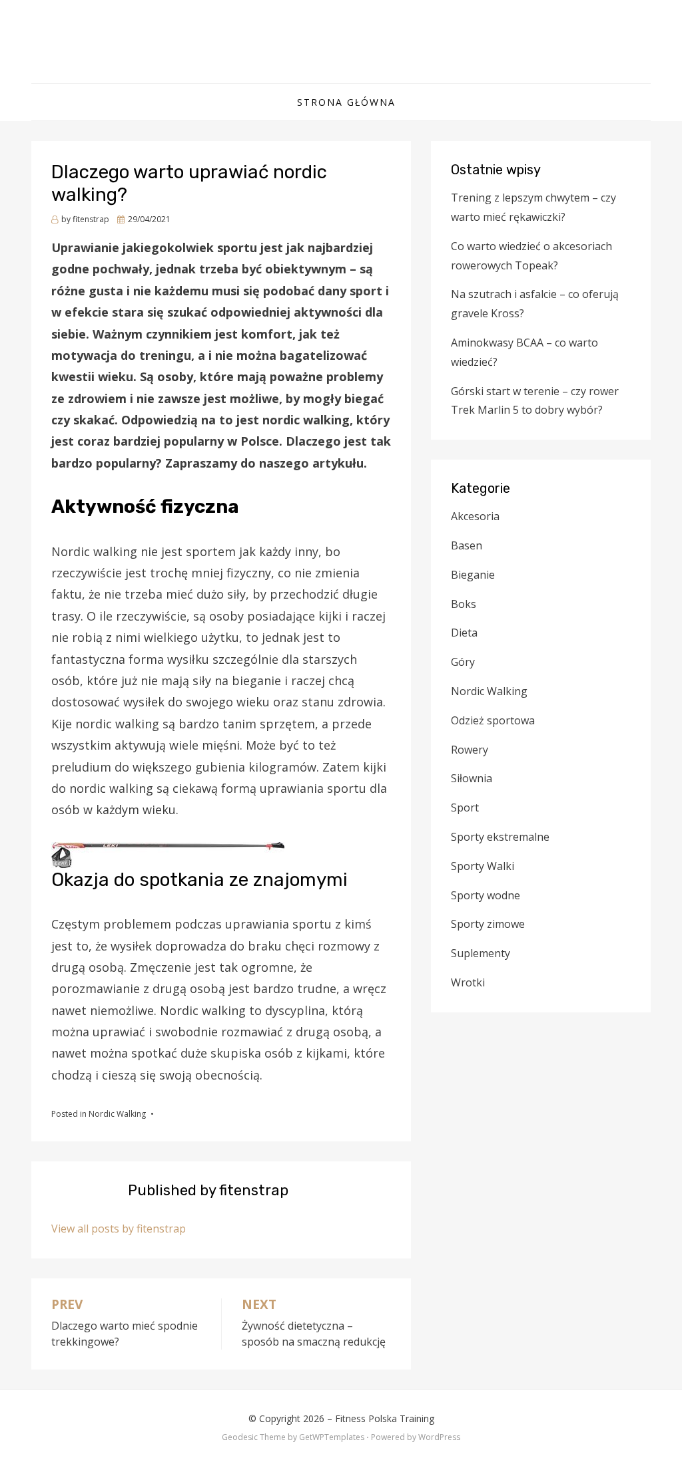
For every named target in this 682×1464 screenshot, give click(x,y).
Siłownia (471, 778)
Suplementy (480, 953)
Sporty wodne (485, 895)
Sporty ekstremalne (500, 836)
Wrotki (468, 982)
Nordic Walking (117, 1113)
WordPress (439, 1437)
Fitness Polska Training (341, 35)
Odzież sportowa (493, 720)
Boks (463, 604)
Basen (466, 545)
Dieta (464, 632)
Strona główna (346, 102)
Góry (463, 662)
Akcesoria (475, 516)
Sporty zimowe (488, 924)
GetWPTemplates (331, 1437)
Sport (465, 807)
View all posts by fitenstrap (118, 1228)
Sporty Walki (482, 866)
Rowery (469, 749)
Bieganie (473, 574)
